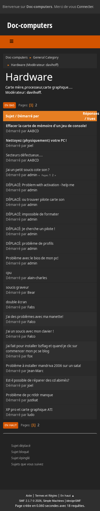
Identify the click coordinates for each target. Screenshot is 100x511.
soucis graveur (17, 287)
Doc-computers (29, 25)
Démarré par (28, 116)
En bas (9, 105)
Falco (31, 321)
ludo (30, 414)
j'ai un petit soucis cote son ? (27, 169)
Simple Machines (53, 500)
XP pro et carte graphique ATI (29, 409)
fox (30, 356)
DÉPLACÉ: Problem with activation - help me (40, 185)
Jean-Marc (35, 370)
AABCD (33, 131)
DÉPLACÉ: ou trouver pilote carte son (35, 199)
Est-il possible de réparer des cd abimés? (37, 380)
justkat (32, 400)
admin (32, 175)
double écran (16, 302)
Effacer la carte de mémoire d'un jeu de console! (46, 126)
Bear (31, 292)
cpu (9, 272)
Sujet (10, 116)
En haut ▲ (67, 495)
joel (30, 145)
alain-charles (37, 278)
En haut (11, 425)
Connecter (85, 6)
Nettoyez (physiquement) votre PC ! (36, 140)
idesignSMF (73, 500)
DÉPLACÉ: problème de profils (29, 243)
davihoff (51, 65)
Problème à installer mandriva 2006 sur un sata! (43, 365)
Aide (29, 495)
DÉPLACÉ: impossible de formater (32, 214)
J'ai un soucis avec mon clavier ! (30, 331)
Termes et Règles (46, 495)
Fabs (31, 307)
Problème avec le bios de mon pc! (32, 258)
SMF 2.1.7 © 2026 (30, 500)
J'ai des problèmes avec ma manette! (34, 316)
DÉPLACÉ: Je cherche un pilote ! (30, 228)
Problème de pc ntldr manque (29, 395)
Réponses (91, 113)
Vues (91, 118)
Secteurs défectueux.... (24, 155)
